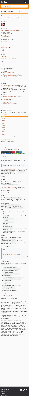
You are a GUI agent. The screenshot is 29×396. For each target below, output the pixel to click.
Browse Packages (4, 395)
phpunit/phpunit (7, 72)
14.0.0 (3, 118)
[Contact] (21, 390)
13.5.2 (3, 120)
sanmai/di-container (7, 101)
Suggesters (4, 49)
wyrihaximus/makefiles (8, 81)
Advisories (3, 56)
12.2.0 (3, 134)
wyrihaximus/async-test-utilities (10, 85)
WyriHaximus (6, 41)
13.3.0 (3, 127)
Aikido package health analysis (8, 58)
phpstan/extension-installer (11, 187)
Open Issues (4, 52)
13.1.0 (3, 131)
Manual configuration (7, 192)
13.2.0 (3, 129)
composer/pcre (6, 99)
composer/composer (7, 98)
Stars (2, 50)
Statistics (3, 393)
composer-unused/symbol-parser (10, 96)
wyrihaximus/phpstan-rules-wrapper (11, 74)
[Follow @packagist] (24, 390)
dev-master (4, 114)
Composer (10, 159)
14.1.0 (3, 116)
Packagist (5, 2)
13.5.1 (3, 122)
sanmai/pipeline (6, 102)
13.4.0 (3, 125)
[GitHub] (27, 390)
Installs (3, 46)
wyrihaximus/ (7, 11)
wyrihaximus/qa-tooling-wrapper (10, 75)
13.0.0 (3, 133)
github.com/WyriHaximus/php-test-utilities (11, 30)
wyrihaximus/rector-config (9, 76)
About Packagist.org (5, 389)
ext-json (4, 71)
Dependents (4, 47)
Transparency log (5, 36)
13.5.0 (3, 123)
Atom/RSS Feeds (4, 391)
